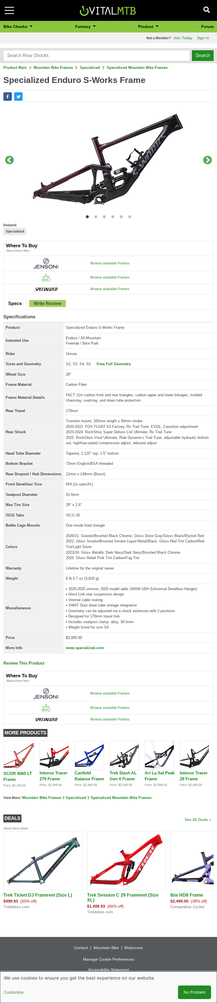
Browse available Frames (109, 263)
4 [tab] (111, 215)
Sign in (203, 38)
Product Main (15, 67)
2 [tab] (94, 215)
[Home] (107, 10)
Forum (207, 26)
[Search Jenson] (46, 263)
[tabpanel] (108, 160)
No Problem (194, 992)
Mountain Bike (106, 947)
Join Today (182, 38)
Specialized (90, 67)
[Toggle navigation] (9, 10)
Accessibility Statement (108, 969)
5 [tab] (119, 215)
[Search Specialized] (46, 289)
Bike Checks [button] (16, 26)
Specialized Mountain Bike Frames (137, 67)
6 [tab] (128, 215)
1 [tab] (86, 215)
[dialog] (108, 987)
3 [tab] (103, 215)
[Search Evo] (46, 277)
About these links (18, 250)
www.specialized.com (85, 648)
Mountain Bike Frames (53, 67)
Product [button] (146, 26)
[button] (7, 96)
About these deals (16, 828)
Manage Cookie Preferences (108, 959)
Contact (81, 947)
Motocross (133, 947)
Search (203, 55)
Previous (9, 161)
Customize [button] (13, 992)
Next (208, 161)
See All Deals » (198, 819)
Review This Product (23, 663)
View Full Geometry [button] (113, 364)
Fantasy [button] (83, 26)
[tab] (15, 304)
